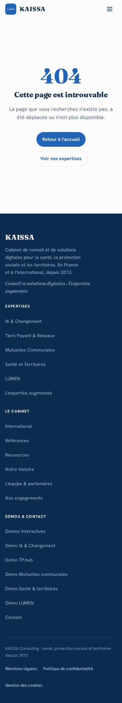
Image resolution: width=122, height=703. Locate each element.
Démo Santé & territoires (31, 588)
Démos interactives (25, 531)
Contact (13, 617)
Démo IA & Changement (30, 545)
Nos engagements (24, 498)
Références (17, 440)
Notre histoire (19, 469)
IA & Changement (23, 321)
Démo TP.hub (19, 560)
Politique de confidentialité (68, 668)
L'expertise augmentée (28, 393)
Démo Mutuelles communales (36, 574)
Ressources (17, 455)
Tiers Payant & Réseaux (30, 335)
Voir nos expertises (61, 158)
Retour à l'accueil (61, 139)
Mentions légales (21, 668)
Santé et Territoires (25, 364)
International (18, 426)
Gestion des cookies (23, 685)
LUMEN (12, 378)
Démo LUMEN (19, 603)
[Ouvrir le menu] (109, 9)
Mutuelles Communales (30, 350)
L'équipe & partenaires (28, 483)
